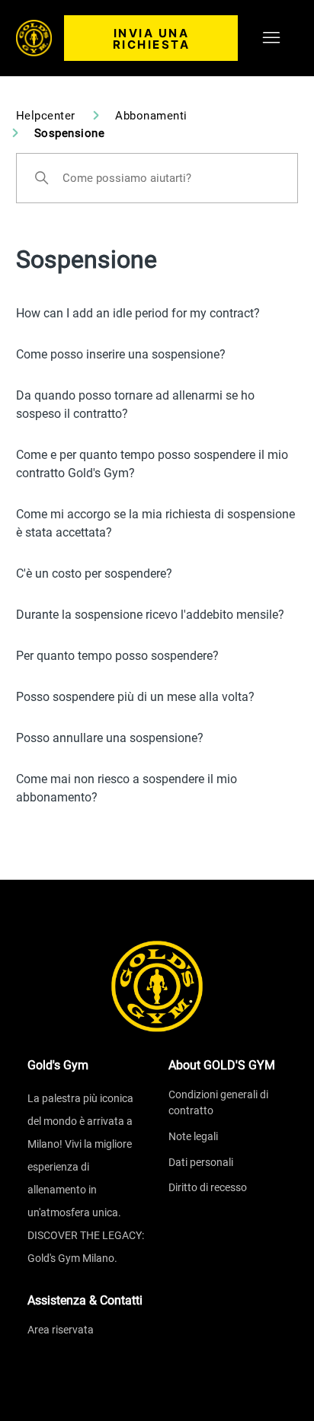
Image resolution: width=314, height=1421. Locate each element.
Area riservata (60, 1330)
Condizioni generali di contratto (218, 1102)
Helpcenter (45, 116)
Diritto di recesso (207, 1187)
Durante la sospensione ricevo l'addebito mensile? (150, 614)
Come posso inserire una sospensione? (121, 354)
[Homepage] (34, 38)
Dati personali (200, 1162)
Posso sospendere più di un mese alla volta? (135, 697)
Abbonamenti (151, 116)
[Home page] (157, 986)
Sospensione (69, 133)
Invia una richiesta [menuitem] (152, 39)
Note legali (193, 1136)
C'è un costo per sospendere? (94, 573)
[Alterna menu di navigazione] (271, 38)
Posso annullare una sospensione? (109, 738)
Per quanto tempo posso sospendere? (117, 655)
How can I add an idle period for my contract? (138, 313)
